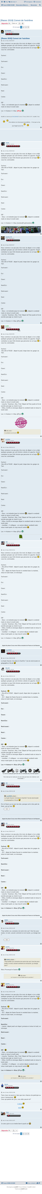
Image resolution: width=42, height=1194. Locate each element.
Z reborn (20, 1104)
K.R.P (20, 1107)
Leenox (7, 946)
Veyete (6, 1084)
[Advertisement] (21, 12)
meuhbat (7, 439)
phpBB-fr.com (24, 1188)
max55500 (9, 650)
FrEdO (7, 142)
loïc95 (7, 326)
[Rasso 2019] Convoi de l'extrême (17, 20)
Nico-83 (8, 668)
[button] (28, 27)
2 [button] (23, 27)
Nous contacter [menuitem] (32, 1183)
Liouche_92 (9, 237)
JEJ (7, 542)
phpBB (16, 1187)
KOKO (6, 920)
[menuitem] (6, 2)
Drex (7, 1112)
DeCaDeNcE (8, 30)
